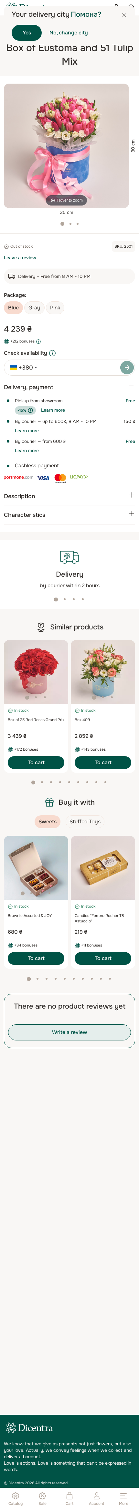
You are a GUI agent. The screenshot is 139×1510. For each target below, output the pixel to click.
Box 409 (82, 719)
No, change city (68, 32)
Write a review (69, 1032)
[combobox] (21, 368)
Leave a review (20, 258)
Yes (27, 32)
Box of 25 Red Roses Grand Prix (36, 719)
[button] (56, 599)
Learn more (53, 410)
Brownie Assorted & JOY (30, 915)
